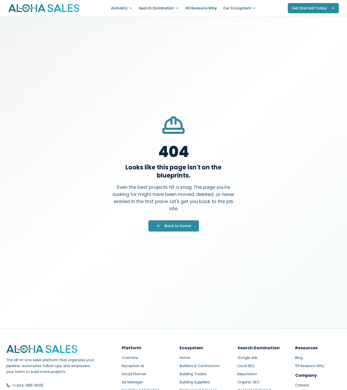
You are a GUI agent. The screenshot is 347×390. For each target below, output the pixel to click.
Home (185, 357)
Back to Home (178, 225)
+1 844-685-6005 (27, 385)
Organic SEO (249, 382)
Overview (130, 357)
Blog (299, 357)
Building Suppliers (195, 382)
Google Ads (248, 357)
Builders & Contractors (199, 365)
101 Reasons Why (201, 8)
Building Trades (193, 374)
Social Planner (134, 374)
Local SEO (246, 365)
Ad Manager (132, 382)
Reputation (247, 374)
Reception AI (133, 365)
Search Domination (156, 8)
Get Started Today (309, 8)
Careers (302, 385)
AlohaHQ (119, 8)
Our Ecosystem (237, 8)
